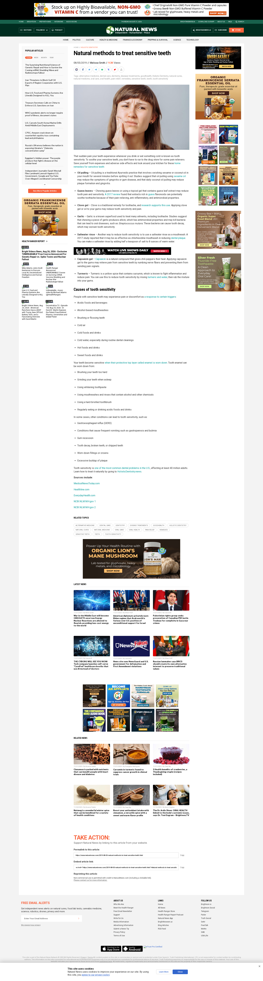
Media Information (121, 922)
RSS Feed (162, 929)
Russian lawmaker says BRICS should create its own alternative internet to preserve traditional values (170, 665)
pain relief (116, 78)
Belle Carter (90, 613)
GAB (203, 932)
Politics (77, 40)
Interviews (58, 22)
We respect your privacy (30, 925)
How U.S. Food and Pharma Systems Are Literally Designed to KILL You (44, 94)
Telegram (205, 911)
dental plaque (178, 238)
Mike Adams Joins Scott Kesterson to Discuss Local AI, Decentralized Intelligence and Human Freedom (32, 272)
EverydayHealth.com (84, 495)
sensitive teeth (139, 78)
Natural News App (165, 918)
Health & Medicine (108, 40)
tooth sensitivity (160, 78)
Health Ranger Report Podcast (170, 915)
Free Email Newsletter (123, 911)
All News (161, 908)
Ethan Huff (129, 613)
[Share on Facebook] (83, 69)
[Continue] (78, 918)
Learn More (163, 972)
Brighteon (31, 22)
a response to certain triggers (160, 296)
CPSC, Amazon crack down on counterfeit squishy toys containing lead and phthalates (42, 135)
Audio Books (71, 22)
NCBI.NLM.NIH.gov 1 (85, 501)
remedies (126, 78)
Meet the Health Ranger (123, 908)
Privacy (83, 957)
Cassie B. (168, 613)
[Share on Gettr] (115, 69)
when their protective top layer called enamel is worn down (136, 362)
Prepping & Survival (158, 40)
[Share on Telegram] (96, 69)
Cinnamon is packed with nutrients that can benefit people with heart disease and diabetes (91, 771)
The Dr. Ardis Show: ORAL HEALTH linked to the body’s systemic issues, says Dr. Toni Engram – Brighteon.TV (171, 812)
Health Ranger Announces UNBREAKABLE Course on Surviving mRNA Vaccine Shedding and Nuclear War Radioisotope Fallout (55, 275)
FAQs (230, 22)
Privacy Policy (119, 932)
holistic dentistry (89, 47)
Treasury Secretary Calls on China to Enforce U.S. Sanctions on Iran (42, 104)
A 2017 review (112, 194)
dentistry (116, 76)
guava (151, 194)
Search (241, 22)
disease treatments (130, 76)
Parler (203, 915)
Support (117, 915)
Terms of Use (119, 936)
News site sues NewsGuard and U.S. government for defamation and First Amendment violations (130, 664)
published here (106, 961)
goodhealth (146, 76)
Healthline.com (81, 489)
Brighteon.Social (208, 908)
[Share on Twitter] (89, 69)
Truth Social (206, 918)
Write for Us (118, 918)
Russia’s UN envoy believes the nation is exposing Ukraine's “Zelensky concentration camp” (44, 148)
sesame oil (180, 176)
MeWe (203, 929)
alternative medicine (89, 76)
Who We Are (119, 904)
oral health (105, 78)
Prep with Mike (45, 22)
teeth (149, 78)
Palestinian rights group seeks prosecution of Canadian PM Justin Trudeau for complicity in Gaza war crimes (170, 619)
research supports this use (156, 205)
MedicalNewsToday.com (87, 483)
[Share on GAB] (102, 69)
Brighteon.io (206, 904)
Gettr (203, 922)
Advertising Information (123, 925)
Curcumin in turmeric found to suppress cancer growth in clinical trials (130, 772)
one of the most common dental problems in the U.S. (122, 468)
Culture (90, 40)
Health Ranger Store (166, 911)
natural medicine (82, 78)
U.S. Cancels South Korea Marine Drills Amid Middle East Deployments (43, 124)
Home (21, 22)
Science (177, 40)
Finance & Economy (132, 40)
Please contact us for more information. (90, 880)
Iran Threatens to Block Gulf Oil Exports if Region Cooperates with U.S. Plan (43, 83)
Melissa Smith (97, 62)
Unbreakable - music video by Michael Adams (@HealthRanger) (56, 292)
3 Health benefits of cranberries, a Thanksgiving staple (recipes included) (170, 771)
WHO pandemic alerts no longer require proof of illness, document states (44, 114)
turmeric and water (157, 277)
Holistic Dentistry (160, 76)
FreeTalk (204, 925)
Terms (90, 957)
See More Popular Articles (45, 191)
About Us (221, 22)
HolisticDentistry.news (129, 471)
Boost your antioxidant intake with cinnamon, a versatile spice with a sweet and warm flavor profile (131, 812)
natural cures (175, 76)
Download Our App (206, 22)
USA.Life (204, 936)
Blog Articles (163, 925)
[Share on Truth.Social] (109, 69)
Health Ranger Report (33, 241)
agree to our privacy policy (96, 974)
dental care (105, 76)
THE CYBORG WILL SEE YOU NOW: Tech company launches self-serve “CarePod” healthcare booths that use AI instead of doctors (91, 665)
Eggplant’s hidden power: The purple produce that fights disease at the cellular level (42, 161)
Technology (192, 40)
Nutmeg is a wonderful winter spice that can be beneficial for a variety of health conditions (91, 812)
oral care (95, 78)
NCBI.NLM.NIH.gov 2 (85, 507)
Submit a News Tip (121, 929)
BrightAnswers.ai (187, 22)
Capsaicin (100, 259)
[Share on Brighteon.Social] (77, 69)
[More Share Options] (121, 69)
